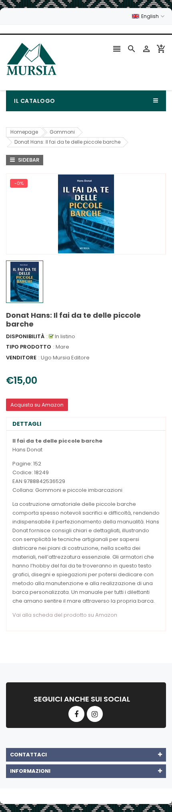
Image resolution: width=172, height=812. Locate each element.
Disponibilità (25, 336)
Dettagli (26, 424)
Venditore (21, 357)
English (150, 16)
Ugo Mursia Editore (65, 357)
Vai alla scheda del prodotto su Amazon (64, 615)
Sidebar (28, 160)
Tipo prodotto (28, 347)
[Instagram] (95, 714)
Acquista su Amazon (37, 405)
